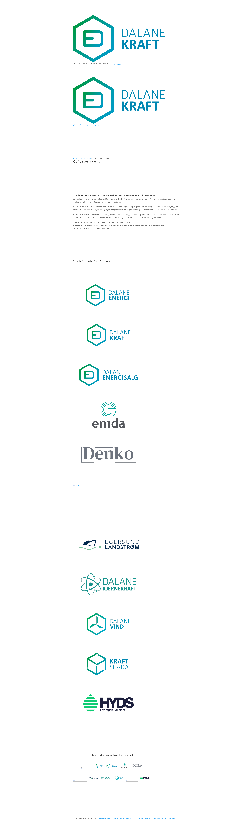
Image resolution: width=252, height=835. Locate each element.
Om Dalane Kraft (95, 63)
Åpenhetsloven (103, 818)
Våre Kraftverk (78, 125)
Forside (76, 158)
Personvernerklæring (122, 818)
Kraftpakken (116, 64)
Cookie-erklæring (143, 818)
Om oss (89, 125)
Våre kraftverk (83, 63)
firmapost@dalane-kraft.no (165, 818)
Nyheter (105, 63)
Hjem (74, 63)
